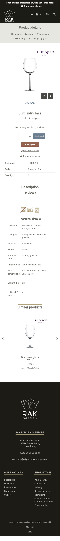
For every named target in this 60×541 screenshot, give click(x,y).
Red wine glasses (23, 38)
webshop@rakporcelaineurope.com (30, 459)
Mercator (30, 527)
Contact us (39, 483)
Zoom (28, 102)
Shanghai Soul (35, 169)
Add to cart (31, 336)
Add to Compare (31, 150)
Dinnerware (9, 491)
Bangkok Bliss (33, 368)
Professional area (33, 6)
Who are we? (40, 480)
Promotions (10, 487)
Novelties (9, 483)
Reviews (30, 193)
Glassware (29, 34)
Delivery (38, 487)
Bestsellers (9, 480)
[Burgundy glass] (29, 51)
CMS (30, 532)
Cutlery (7, 495)
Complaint (39, 495)
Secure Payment (42, 491)
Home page (16, 34)
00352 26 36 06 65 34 (30, 453)
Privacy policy (41, 505)
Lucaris (37, 225)
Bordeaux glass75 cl (30, 359)
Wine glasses (43, 34)
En (47, 14)
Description (30, 187)
